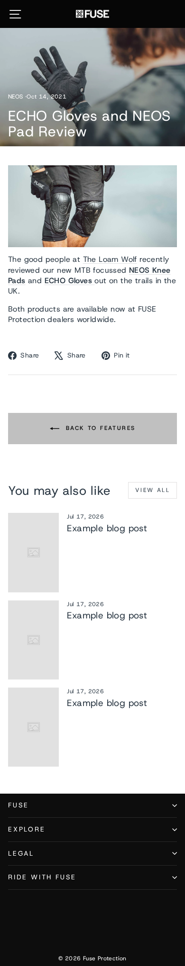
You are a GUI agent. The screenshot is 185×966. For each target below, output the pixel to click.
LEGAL (21, 853)
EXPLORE (27, 829)
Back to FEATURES (99, 428)
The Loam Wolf (110, 259)
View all (152, 490)
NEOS (15, 96)
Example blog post (107, 528)
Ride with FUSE (42, 877)
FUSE (18, 805)
